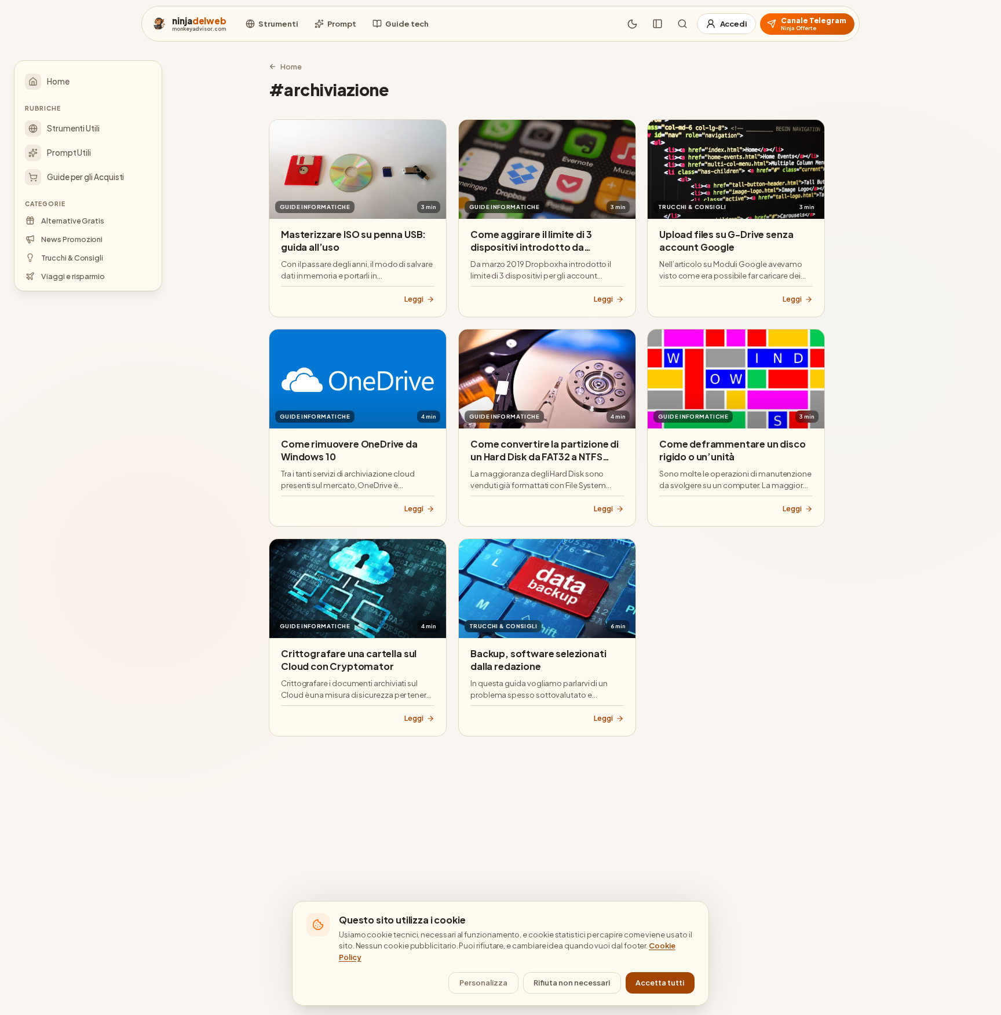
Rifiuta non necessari (572, 982)
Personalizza (483, 982)
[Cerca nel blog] (682, 23)
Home (291, 66)
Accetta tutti (659, 982)
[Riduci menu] (657, 23)
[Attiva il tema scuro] (632, 23)
